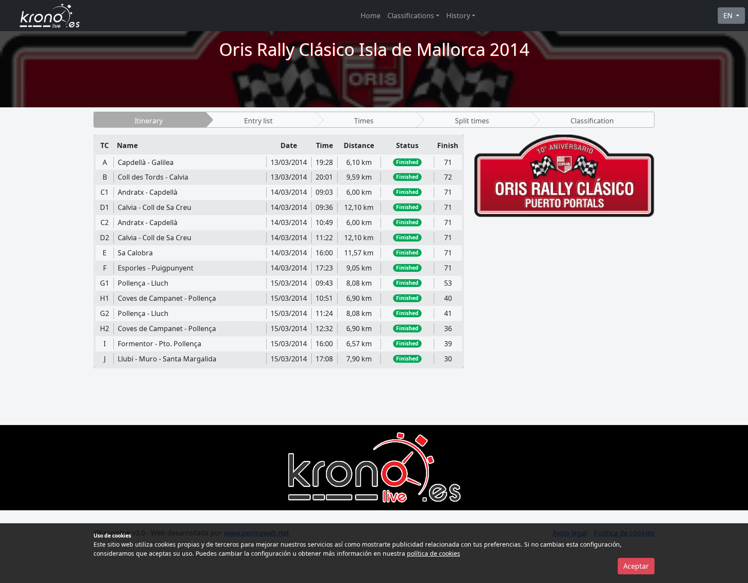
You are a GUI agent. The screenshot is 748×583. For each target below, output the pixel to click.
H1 (104, 298)
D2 (104, 237)
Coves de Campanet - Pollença (167, 298)
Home (370, 15)
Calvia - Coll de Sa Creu (154, 207)
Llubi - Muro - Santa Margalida (167, 359)
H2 (104, 328)
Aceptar (636, 566)
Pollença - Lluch (143, 283)
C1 (104, 192)
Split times (472, 121)
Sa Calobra (135, 253)
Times (364, 121)
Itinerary (149, 121)
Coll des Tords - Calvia (153, 177)
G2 (104, 313)
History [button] (458, 15)
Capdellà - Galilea (146, 162)
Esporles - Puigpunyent (155, 268)
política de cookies (433, 553)
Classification (592, 121)
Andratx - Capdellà (147, 192)
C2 (104, 222)
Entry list (258, 121)
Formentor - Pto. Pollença (159, 343)
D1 (104, 207)
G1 (104, 283)
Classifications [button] (410, 15)
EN (728, 15)
